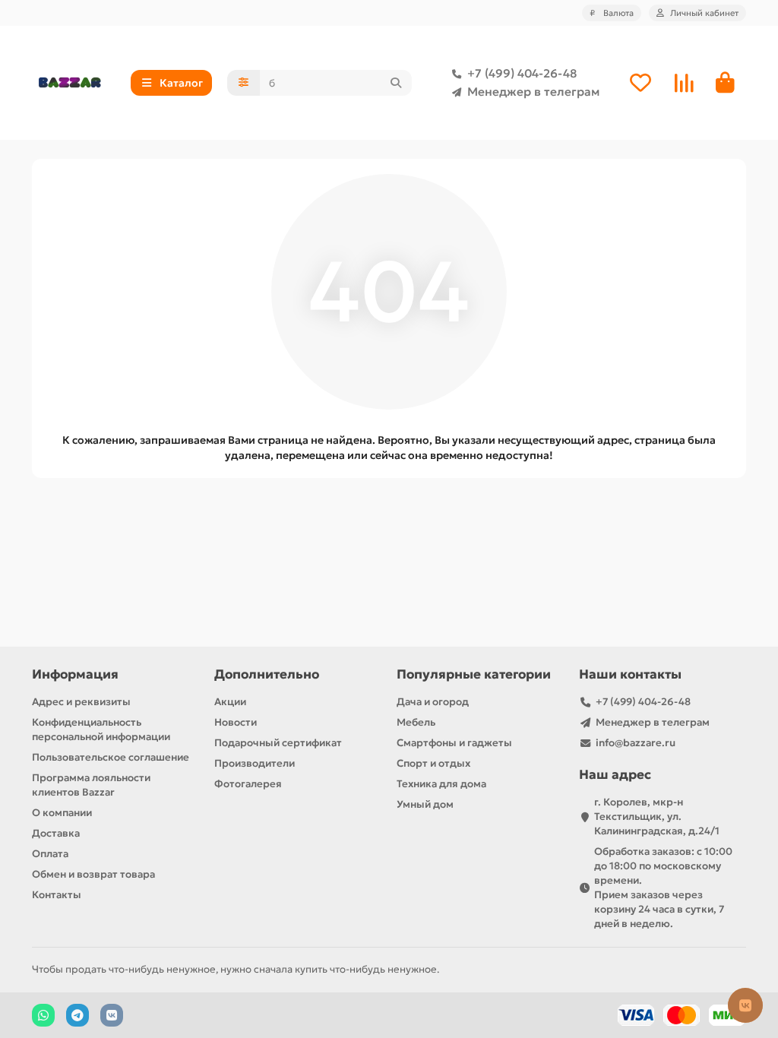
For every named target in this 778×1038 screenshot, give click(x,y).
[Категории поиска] (243, 83)
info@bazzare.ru (635, 742)
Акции (230, 701)
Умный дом (425, 804)
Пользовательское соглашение (110, 757)
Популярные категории (474, 674)
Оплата (50, 853)
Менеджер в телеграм (533, 91)
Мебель (416, 722)
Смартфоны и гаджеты (454, 742)
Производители (254, 763)
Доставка (56, 833)
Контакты (56, 894)
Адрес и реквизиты (81, 701)
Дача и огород (433, 701)
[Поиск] (396, 83)
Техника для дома (441, 783)
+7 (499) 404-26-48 (522, 73)
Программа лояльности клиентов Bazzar (91, 785)
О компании (62, 812)
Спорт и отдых (433, 763)
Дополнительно (266, 674)
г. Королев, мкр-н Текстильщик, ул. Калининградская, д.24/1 (656, 816)
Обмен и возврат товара (93, 874)
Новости (235, 722)
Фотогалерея (248, 783)
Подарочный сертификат (278, 742)
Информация (75, 674)
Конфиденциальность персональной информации (101, 729)
